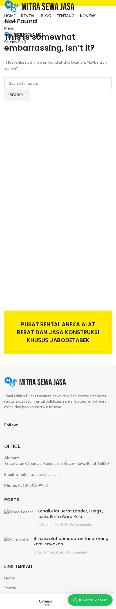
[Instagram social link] (37, 425)
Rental (10, 587)
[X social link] (30, 425)
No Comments (80, 525)
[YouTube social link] (45, 425)
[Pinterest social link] (52, 425)
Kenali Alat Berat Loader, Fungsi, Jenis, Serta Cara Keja (70, 513)
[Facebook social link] (23, 425)
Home (9, 577)
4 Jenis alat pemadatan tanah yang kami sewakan (71, 541)
